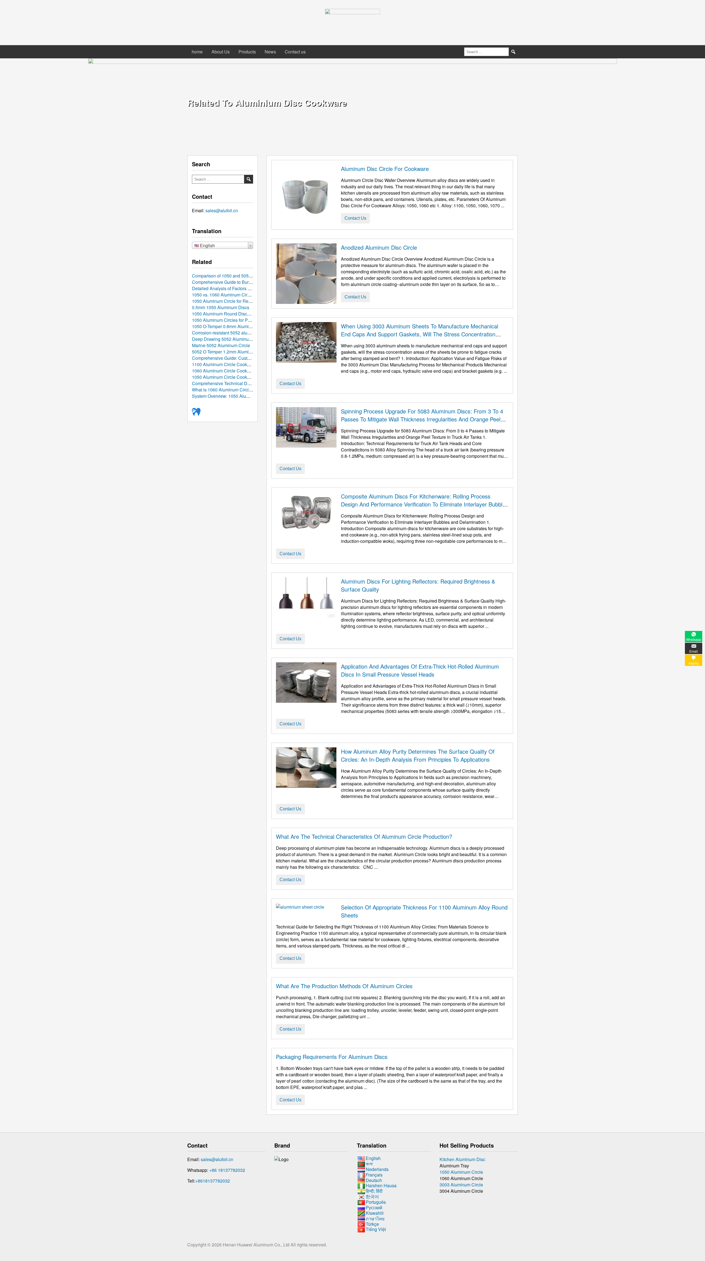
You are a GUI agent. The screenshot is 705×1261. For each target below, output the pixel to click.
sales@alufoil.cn (221, 210)
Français (374, 1175)
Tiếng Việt (376, 1229)
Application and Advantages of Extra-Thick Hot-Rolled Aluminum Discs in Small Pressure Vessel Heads (420, 670)
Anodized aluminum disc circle (379, 247)
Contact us (295, 51)
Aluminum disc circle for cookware (385, 169)
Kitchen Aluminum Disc (462, 1159)
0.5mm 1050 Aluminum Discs (220, 307)
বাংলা (369, 1164)
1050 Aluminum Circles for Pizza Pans (229, 320)
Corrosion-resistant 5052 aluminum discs (232, 332)
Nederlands (377, 1169)
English (373, 1158)
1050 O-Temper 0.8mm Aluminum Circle (231, 326)
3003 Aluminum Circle (461, 1184)
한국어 (372, 1196)
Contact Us (355, 218)
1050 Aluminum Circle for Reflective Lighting (235, 301)
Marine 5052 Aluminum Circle (221, 345)
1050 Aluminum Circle (461, 1172)
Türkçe (372, 1224)
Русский (374, 1207)
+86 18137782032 (227, 1170)
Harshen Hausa (381, 1186)
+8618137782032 (212, 1181)
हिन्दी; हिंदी (374, 1191)
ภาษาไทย (375, 1218)
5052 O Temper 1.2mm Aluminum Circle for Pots (239, 351)
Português (376, 1202)
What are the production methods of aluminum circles (344, 986)
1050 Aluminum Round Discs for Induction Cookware (243, 314)
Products (247, 51)
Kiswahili (375, 1213)
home (197, 51)
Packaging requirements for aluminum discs (331, 1057)
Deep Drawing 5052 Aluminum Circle (228, 339)
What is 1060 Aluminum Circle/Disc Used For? (237, 389)
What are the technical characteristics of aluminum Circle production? (364, 836)
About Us (221, 51)
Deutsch (374, 1180)
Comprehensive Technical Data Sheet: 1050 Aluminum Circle (252, 383)
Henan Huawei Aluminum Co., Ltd (257, 1244)
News (270, 51)
